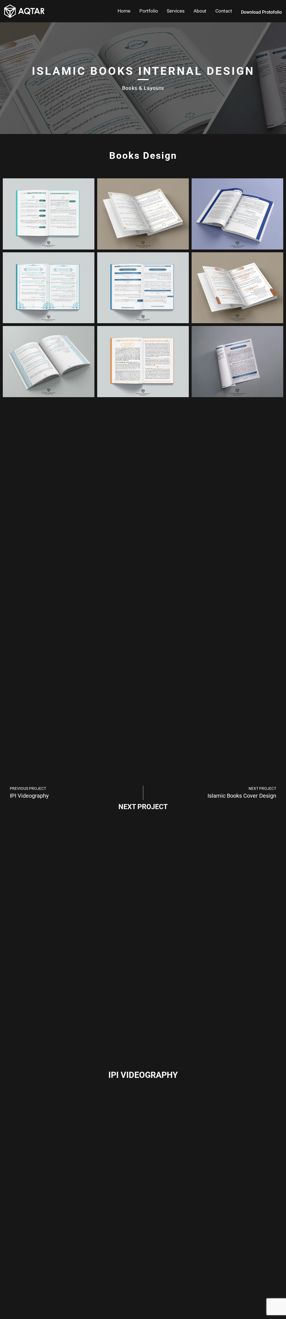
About (200, 11)
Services (176, 11)
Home (124, 11)
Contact (223, 11)
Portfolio (148, 11)
